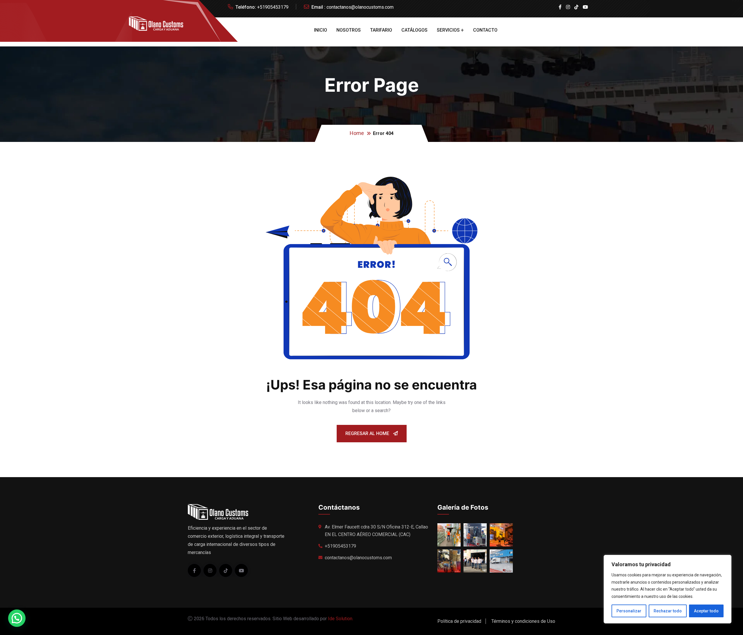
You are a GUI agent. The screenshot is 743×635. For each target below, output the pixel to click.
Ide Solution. (340, 618)
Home (357, 133)
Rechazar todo (668, 611)
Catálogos (414, 30)
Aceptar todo (706, 611)
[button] (17, 618)
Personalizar (628, 611)
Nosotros (348, 30)
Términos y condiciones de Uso (523, 621)
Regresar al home (367, 433)
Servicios (448, 30)
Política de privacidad (459, 621)
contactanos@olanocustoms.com (360, 7)
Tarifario (381, 30)
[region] (667, 589)
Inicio (320, 30)
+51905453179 (272, 7)
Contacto (485, 30)
